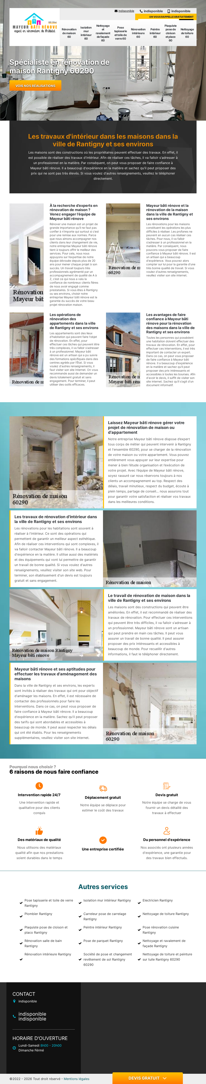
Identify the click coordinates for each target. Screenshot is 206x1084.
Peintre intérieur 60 (155, 33)
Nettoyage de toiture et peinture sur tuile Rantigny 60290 (167, 956)
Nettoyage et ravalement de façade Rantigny (164, 943)
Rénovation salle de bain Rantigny (43, 943)
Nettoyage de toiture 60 (187, 33)
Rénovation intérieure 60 (138, 33)
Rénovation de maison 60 (69, 33)
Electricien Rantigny (158, 900)
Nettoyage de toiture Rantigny (166, 914)
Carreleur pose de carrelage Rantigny (104, 916)
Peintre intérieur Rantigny (102, 927)
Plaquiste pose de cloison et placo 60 (171, 33)
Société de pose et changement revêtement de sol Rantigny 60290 (107, 959)
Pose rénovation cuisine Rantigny (161, 929)
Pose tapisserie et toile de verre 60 (120, 33)
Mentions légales (76, 1079)
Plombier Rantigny (38, 914)
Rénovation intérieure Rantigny (48, 954)
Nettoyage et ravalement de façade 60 (103, 33)
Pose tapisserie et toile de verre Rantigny (49, 903)
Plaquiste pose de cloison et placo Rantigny (46, 929)
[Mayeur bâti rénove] (35, 23)
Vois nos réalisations (35, 86)
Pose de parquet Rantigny (103, 941)
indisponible (126, 10)
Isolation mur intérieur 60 (86, 33)
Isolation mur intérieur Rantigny (107, 900)
